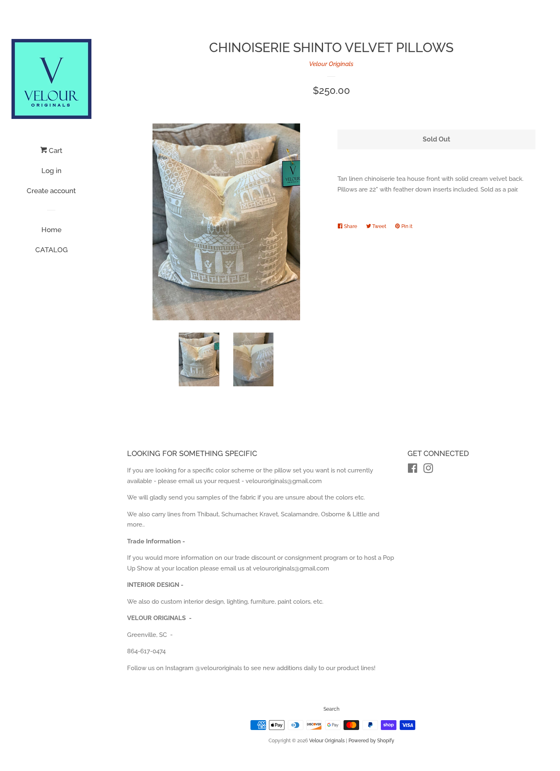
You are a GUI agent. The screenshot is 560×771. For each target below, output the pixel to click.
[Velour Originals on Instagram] (428, 470)
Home (51, 230)
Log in (51, 171)
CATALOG (51, 250)
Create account (51, 191)
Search (331, 709)
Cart (54, 150)
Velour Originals (331, 64)
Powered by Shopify (371, 741)
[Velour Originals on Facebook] (412, 470)
